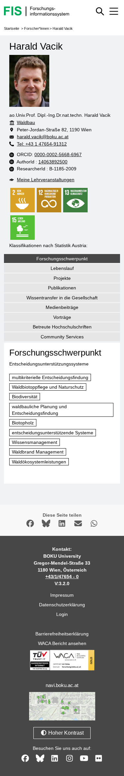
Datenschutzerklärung (62, 604)
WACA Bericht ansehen (62, 643)
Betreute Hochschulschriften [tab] (62, 326)
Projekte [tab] (62, 278)
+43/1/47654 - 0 (62, 576)
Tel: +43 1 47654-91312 (42, 144)
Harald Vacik (63, 28)
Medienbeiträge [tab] (62, 307)
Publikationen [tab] (62, 287)
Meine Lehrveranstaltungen (45, 179)
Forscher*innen (36, 28)
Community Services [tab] (62, 336)
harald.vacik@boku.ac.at (42, 136)
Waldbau (26, 122)
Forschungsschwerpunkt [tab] (62, 258)
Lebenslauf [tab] (62, 268)
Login (62, 614)
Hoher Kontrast (65, 733)
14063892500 (52, 161)
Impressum (62, 595)
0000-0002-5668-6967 (58, 154)
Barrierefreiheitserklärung (62, 633)
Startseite (11, 28)
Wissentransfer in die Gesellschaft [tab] (62, 297)
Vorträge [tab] (62, 317)
